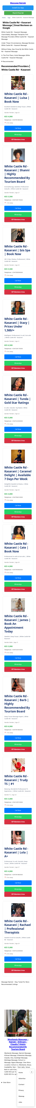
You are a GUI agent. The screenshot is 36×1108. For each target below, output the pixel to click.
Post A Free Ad (18, 13)
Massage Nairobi (18, 3)
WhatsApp (18, 135)
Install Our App (18, 8)
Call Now (18, 128)
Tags (8, 17)
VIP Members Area (18, 139)
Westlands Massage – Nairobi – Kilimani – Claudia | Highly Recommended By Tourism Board (18, 1044)
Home (4, 17)
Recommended (8, 61)
